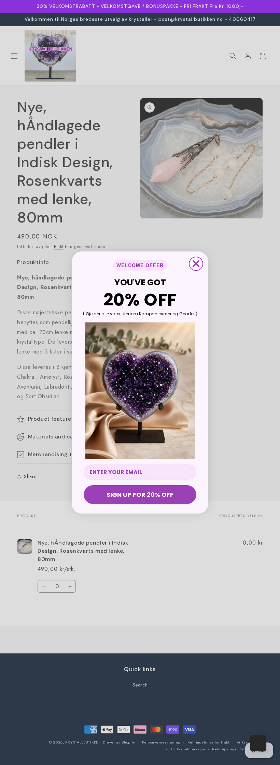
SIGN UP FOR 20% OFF (140, 494)
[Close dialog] (196, 264)
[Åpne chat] (258, 743)
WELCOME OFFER (140, 265)
